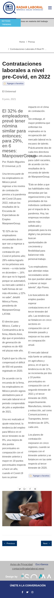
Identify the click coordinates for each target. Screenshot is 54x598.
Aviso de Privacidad (21, 564)
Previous (10, 543)
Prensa (31, 42)
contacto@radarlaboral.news (28, 568)
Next (45, 543)
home (22, 42)
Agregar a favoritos (15, 83)
